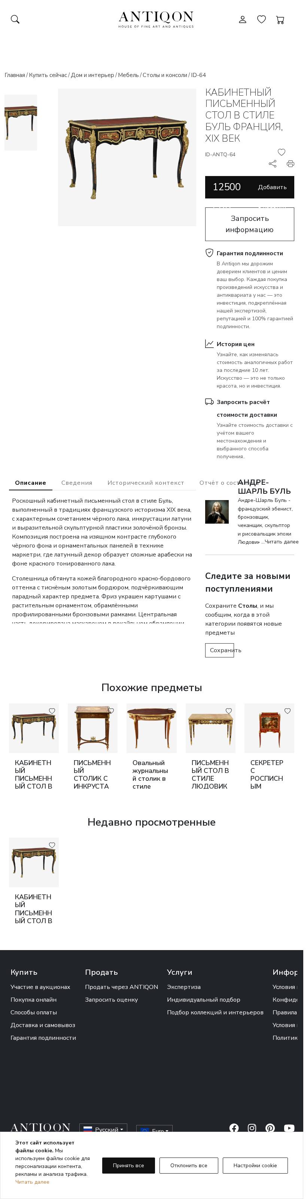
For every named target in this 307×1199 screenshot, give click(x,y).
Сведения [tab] (76, 483)
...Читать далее (280, 541)
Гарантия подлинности (250, 253)
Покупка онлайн (33, 1000)
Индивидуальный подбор (203, 1000)
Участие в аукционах (40, 987)
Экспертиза (184, 987)
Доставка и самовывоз (42, 1025)
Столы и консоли (165, 75)
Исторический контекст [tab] (146, 483)
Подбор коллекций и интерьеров (215, 1012)
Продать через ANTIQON (121, 987)
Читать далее (32, 1182)
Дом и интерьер (92, 75)
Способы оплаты (33, 1012)
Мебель (128, 75)
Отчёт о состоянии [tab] (229, 483)
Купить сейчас (48, 75)
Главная (14, 75)
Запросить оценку (111, 1000)
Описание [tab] (30, 483)
